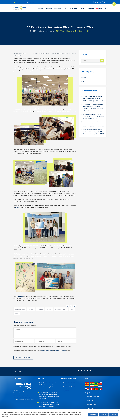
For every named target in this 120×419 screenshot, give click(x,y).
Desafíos (48, 53)
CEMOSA (17, 207)
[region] (60, 414)
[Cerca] (118, 411)
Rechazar (103, 414)
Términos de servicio (60, 350)
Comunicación (74, 8)
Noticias (23, 53)
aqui (10, 416)
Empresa (40, 8)
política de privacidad (47, 350)
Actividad (49, 8)
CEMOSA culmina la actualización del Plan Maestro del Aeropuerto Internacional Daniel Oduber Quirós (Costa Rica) (93, 107)
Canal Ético (90, 408)
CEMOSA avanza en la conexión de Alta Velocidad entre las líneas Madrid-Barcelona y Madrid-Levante (93, 98)
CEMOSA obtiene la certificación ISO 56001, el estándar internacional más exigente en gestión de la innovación (93, 124)
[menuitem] (99, 8)
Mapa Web (66, 391)
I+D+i (65, 8)
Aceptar (114, 414)
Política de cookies (92, 404)
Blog (82, 81)
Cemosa (43, 53)
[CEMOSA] (19, 8)
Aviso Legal (90, 400)
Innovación (18, 53)
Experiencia (57, 8)
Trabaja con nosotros (69, 383)
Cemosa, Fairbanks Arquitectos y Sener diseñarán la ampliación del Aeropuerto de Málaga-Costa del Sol (93, 132)
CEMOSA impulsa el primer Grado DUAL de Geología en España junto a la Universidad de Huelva (93, 116)
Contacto (17, 2)
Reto (65, 53)
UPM (68, 53)
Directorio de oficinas (69, 387)
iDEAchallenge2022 (59, 53)
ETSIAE (52, 53)
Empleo (83, 8)
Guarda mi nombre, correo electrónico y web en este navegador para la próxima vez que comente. (43, 346)
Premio (27, 53)
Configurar (93, 414)
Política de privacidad (93, 396)
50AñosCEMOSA (37, 53)
